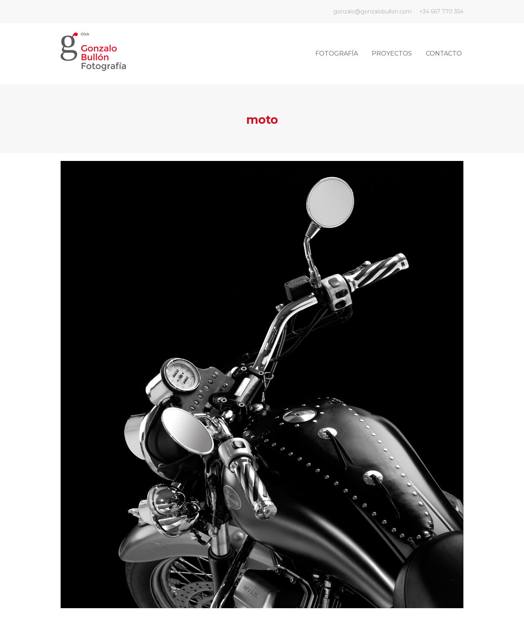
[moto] (262, 384)
